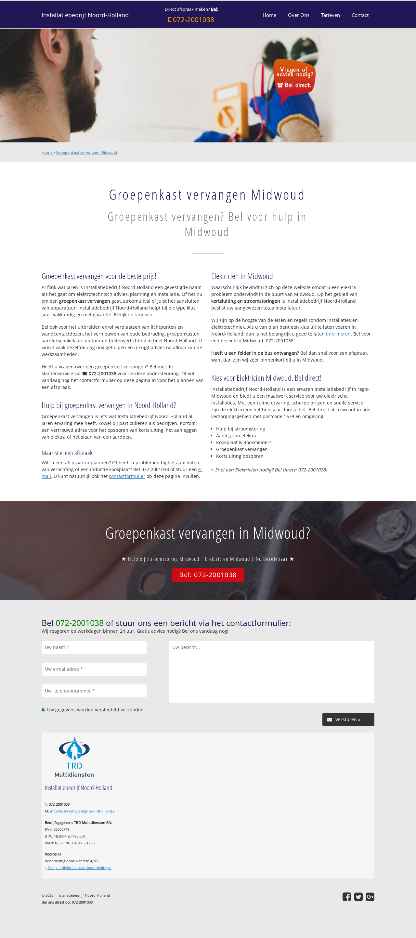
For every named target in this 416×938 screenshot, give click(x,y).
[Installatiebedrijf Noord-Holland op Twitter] (358, 897)
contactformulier (127, 476)
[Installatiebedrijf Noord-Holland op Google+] (370, 897)
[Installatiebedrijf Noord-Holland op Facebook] (347, 897)
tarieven (143, 314)
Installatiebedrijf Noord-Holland (85, 15)
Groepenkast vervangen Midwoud (86, 152)
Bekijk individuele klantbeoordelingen (79, 867)
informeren (338, 334)
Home (47, 152)
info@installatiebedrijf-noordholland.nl (83, 811)
